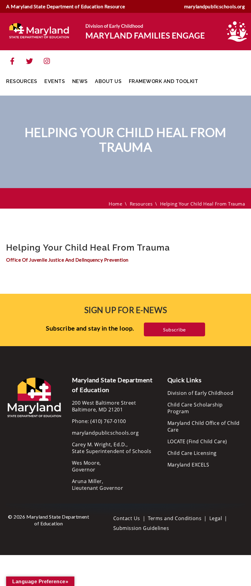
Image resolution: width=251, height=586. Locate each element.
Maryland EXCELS (188, 464)
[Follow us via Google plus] (47, 61)
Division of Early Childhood (200, 393)
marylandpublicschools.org (214, 6)
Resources (21, 81)
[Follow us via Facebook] (12, 61)
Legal (215, 518)
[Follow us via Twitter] (30, 61)
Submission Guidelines (141, 528)
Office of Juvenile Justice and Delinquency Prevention (67, 260)
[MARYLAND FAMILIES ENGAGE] (107, 31)
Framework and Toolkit (163, 81)
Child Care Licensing (192, 453)
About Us (108, 81)
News (80, 81)
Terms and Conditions (174, 518)
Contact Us (126, 518)
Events (54, 81)
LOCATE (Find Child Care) (197, 441)
